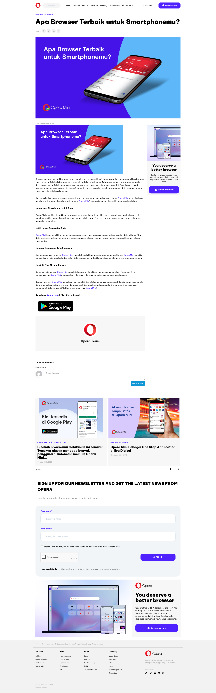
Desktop (76, 5)
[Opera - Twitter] (150, 673)
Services (39, 651)
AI (123, 5)
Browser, (43, 442)
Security (94, 5)
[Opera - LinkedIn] (159, 673)
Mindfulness (115, 5)
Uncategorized (44, 15)
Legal (86, 651)
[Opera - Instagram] (163, 673)
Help (62, 651)
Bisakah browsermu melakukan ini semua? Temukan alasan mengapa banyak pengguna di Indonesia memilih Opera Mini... (70, 452)
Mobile (85, 5)
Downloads (147, 5)
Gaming (103, 5)
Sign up (158, 557)
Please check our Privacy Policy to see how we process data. (90, 569)
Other (128, 5)
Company (113, 651)
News (68, 5)
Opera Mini (123, 198)
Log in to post (137, 383)
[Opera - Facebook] (146, 673)
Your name (45, 511)
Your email (45, 528)
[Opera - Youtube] (154, 673)
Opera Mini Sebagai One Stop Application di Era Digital (143, 448)
